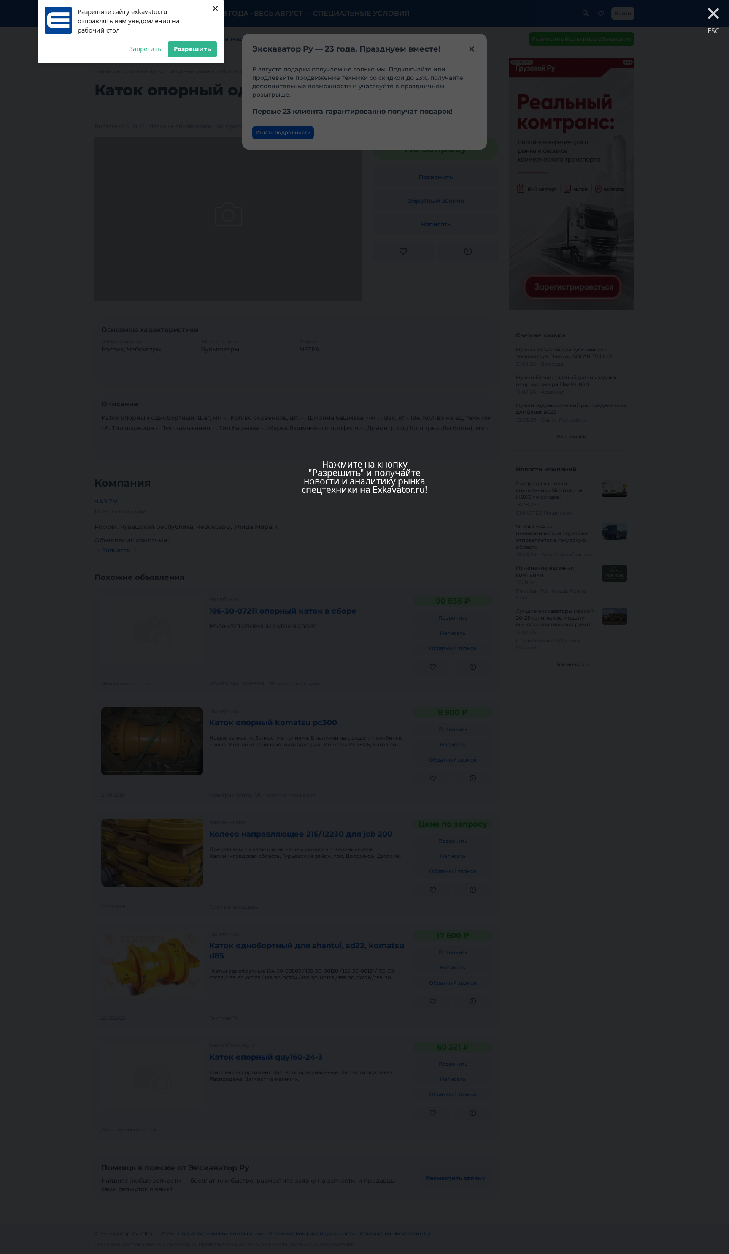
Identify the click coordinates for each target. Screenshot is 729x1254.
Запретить (145, 48)
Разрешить (192, 48)
